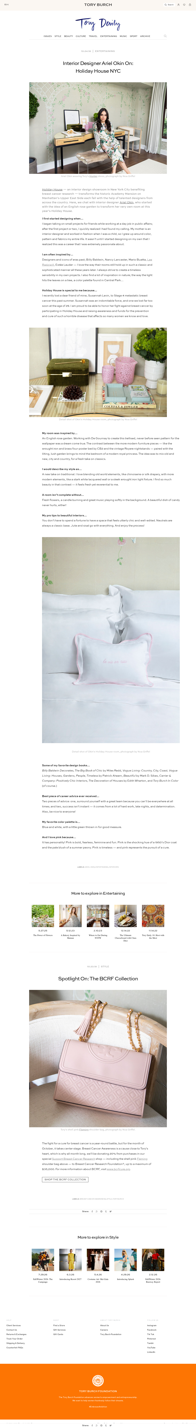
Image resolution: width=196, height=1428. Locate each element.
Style (58, 36)
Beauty (68, 36)
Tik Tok (150, 1334)
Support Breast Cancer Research (73, 1159)
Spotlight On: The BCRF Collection (98, 978)
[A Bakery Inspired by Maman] (70, 916)
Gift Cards (58, 1334)
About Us (104, 1325)
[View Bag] (190, 4)
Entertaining (108, 36)
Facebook (151, 1330)
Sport (133, 36)
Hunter (93, 176)
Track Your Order (14, 1339)
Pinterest (151, 1339)
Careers (104, 1330)
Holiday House (52, 189)
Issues (48, 36)
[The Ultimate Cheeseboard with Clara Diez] (125, 916)
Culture (81, 36)
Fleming (84, 1130)
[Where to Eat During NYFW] (98, 916)
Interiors (114, 867)
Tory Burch (118, 1199)
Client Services (13, 1325)
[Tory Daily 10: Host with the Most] (153, 916)
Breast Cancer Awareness (93, 1199)
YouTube (151, 1347)
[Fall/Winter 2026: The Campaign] (43, 1260)
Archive (145, 36)
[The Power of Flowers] (43, 916)
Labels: (81, 867)
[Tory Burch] (98, 4)
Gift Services (59, 1330)
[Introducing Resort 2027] (70, 1260)
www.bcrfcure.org (118, 1169)
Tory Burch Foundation (110, 1334)
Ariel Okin (126, 202)
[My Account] (178, 4)
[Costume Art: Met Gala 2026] (98, 1260)
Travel (93, 36)
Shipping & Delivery (15, 1343)
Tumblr (150, 1343)
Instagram (152, 1325)
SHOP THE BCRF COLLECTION (65, 1179)
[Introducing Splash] (125, 1260)
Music (123, 36)
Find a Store (59, 1325)
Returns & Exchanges (16, 1334)
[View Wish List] (184, 4)
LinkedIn (151, 1352)
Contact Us (11, 1330)
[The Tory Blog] (98, 24)
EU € (7, 5)
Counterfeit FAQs (14, 1347)
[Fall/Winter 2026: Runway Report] (153, 1260)
